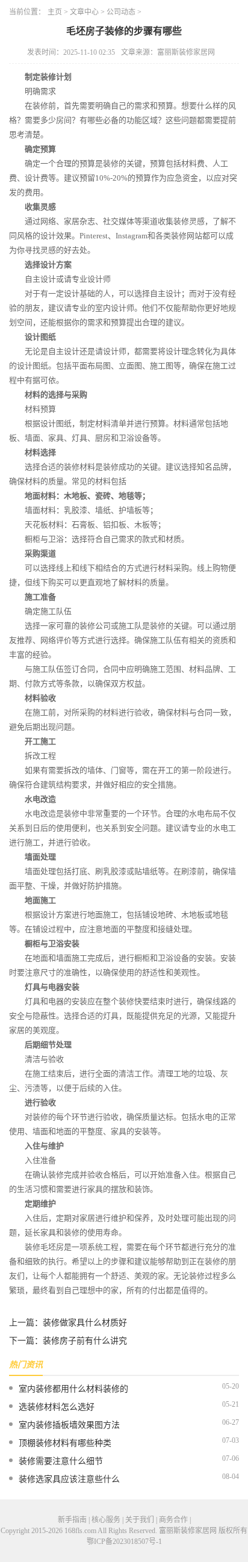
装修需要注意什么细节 (61, 1461)
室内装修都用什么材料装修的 (73, 1388)
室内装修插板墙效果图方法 (69, 1425)
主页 (55, 12)
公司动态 (121, 12)
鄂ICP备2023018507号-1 (124, 1541)
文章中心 (84, 12)
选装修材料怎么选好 (57, 1407)
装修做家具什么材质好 (85, 1322)
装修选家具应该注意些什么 (69, 1479)
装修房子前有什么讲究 (85, 1340)
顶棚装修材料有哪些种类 (65, 1443)
